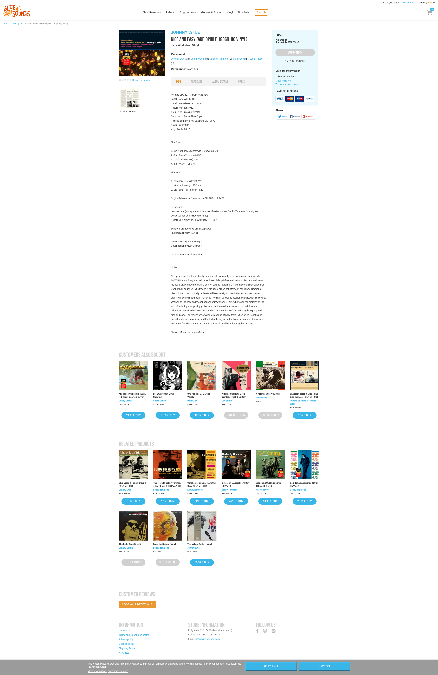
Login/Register (391, 2)
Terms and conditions (286, 84)
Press (241, 81)
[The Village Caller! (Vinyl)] (201, 526)
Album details (220, 81)
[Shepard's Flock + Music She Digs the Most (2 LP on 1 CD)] (304, 375)
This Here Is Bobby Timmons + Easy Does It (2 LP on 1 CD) (167, 484)
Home (6, 23)
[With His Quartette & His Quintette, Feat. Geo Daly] (236, 375)
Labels (170, 12)
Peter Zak (192, 400)
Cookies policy (126, 643)
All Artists (124, 652)
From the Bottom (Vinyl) (165, 544)
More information (97, 671)
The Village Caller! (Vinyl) (199, 544)
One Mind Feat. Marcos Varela (198, 395)
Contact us (125, 630)
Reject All (271, 666)
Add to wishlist (297, 60)
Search (261, 12)
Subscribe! (408, 2)
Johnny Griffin (198, 58)
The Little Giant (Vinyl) (130, 544)
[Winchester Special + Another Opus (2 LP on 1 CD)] (201, 464)
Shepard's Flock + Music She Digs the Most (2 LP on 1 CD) (304, 395)
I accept (324, 666)
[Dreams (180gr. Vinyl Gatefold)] (167, 375)
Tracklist (196, 81)
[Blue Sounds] (16, 11)
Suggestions (188, 12)
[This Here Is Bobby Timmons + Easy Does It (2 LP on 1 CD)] (167, 464)
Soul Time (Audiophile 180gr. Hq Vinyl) (304, 484)
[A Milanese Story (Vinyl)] (270, 375)
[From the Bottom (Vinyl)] (167, 526)
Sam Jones (239, 58)
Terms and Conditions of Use (134, 635)
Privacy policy (126, 639)
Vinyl (230, 12)
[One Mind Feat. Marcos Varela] (201, 375)
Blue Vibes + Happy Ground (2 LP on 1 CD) (132, 484)
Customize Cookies (118, 671)
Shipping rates (283, 80)
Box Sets (243, 12)
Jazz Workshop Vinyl (185, 45)
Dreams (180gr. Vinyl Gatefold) (163, 395)
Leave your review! (142, 80)
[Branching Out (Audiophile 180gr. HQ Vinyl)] (270, 464)
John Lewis (261, 397)
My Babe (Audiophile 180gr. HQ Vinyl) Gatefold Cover (132, 395)
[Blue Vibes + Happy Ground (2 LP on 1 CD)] (133, 464)
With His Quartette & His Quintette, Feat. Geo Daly (234, 395)
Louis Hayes (255, 58)
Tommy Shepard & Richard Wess (303, 402)
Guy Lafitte (227, 400)
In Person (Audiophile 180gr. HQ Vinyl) (235, 484)
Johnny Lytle (18, 23)
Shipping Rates (127, 648)
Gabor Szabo (159, 400)
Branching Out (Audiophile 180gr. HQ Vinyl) (268, 484)
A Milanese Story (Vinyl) (268, 394)
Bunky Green (125, 400)
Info (178, 81)
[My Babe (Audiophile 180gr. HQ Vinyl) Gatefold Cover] (133, 375)
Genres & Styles (211, 12)
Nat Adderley (262, 489)
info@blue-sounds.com (207, 639)
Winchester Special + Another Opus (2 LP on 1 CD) (201, 484)
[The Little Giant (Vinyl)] (133, 526)
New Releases (152, 12)
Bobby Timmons (219, 58)
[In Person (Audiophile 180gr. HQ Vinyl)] (236, 464)
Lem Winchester (195, 489)
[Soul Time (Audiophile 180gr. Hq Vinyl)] (304, 464)
